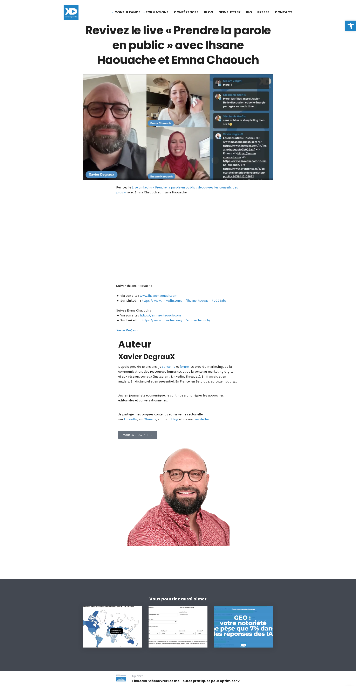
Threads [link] (150, 419)
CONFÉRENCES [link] (186, 12)
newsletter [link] (201, 419)
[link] (350, 26)
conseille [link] (168, 367)
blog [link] (174, 419)
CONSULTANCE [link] (127, 12)
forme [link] (184, 367)
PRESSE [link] (263, 12)
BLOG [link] (208, 12)
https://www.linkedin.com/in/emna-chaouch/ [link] (176, 320)
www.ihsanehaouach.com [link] (158, 296)
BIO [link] (249, 12)
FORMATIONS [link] (157, 12)
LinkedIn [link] (130, 419)
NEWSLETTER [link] (230, 12)
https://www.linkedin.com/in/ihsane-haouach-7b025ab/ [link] (184, 300)
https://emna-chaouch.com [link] (160, 315)
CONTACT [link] (283, 12)
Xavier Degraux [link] (127, 330)
